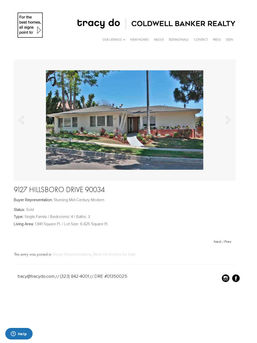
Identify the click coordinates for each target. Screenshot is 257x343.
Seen (229, 39)
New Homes (139, 39)
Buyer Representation (72, 254)
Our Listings (112, 39)
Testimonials (179, 39)
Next (217, 242)
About (159, 39)
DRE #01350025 (110, 276)
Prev (227, 242)
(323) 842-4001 (74, 276)
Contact (201, 39)
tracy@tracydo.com (36, 276)
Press (217, 39)
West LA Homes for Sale (114, 254)
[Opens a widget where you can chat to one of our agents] (19, 334)
